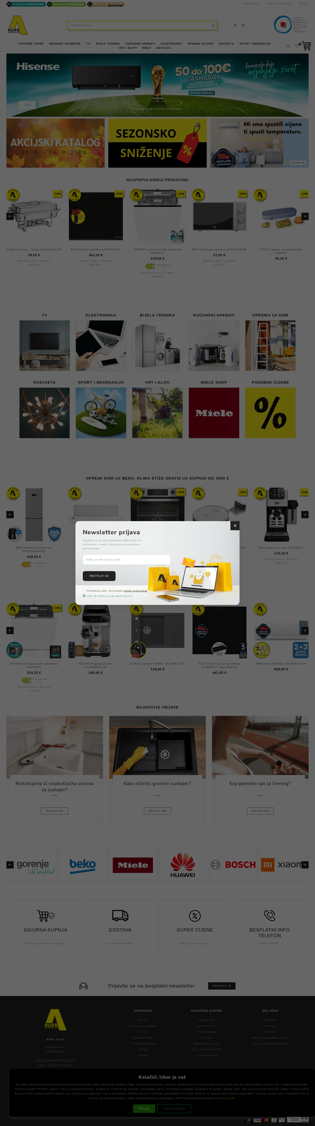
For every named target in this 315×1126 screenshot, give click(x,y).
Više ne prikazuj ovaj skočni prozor (110, 596)
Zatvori (235, 525)
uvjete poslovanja (135, 590)
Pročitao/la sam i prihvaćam (117, 590)
